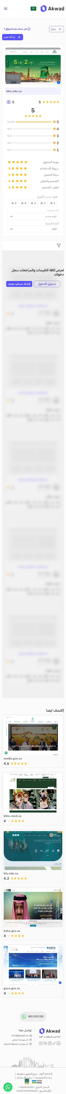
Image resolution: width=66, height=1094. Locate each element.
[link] (52, 8)
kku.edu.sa (14, 91)
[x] (45, 1043)
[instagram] (50, 1043)
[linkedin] (58, 1043)
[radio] (57, 102)
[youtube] (41, 1043)
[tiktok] (54, 1043)
